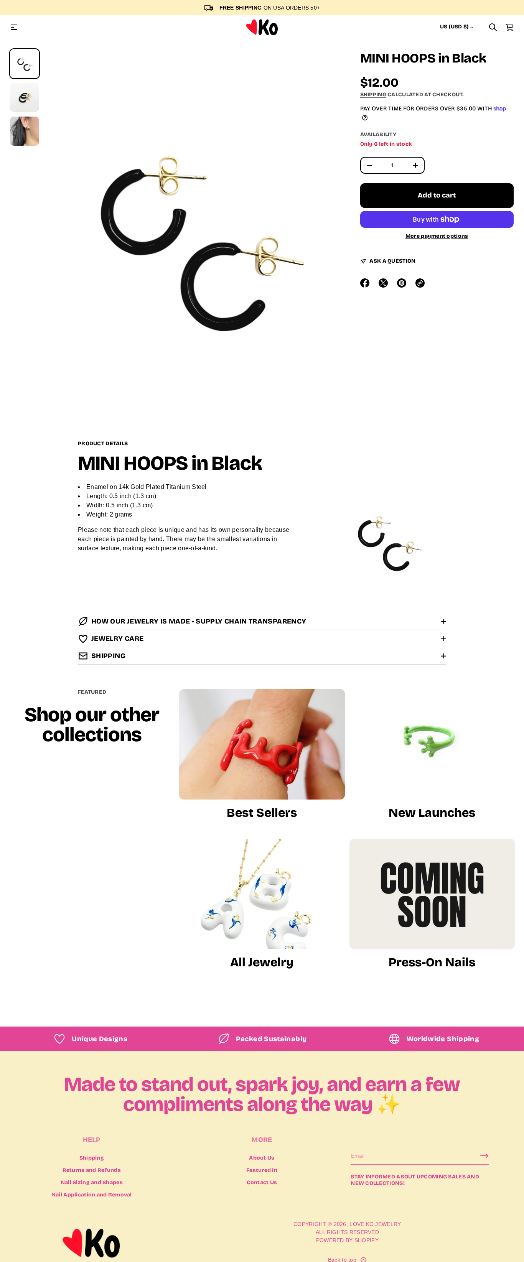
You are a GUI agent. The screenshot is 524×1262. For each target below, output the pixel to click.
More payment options (436, 236)
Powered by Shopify (347, 1240)
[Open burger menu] (14, 27)
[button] (492, 27)
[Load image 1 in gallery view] (24, 63)
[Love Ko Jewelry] (262, 27)
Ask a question (392, 261)
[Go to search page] (492, 27)
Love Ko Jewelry (375, 1224)
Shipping (373, 94)
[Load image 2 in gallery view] (24, 97)
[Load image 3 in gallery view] (24, 131)
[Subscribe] (484, 1155)
